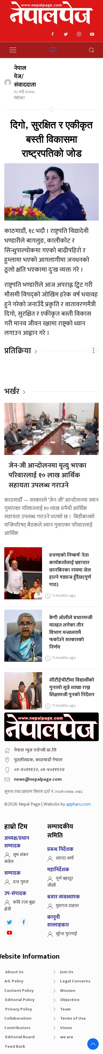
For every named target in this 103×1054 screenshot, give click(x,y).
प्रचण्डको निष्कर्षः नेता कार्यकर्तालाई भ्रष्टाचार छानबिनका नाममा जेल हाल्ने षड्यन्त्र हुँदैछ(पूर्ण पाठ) (70, 570)
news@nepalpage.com (38, 779)
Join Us (66, 972)
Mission (67, 990)
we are (66, 1037)
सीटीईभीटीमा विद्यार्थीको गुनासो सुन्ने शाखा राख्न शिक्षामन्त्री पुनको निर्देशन (71, 687)
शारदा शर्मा (65, 858)
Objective (70, 999)
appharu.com (78, 804)
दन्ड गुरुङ (21, 882)
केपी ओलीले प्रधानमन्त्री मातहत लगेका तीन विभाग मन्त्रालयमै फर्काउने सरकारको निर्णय (70, 632)
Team (65, 1009)
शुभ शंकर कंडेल (16, 858)
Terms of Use (73, 1018)
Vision (66, 1027)
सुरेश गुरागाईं (66, 934)
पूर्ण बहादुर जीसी (60, 882)
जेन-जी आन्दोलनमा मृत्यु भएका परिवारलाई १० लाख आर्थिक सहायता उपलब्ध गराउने (47, 475)
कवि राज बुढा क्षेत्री (19, 905)
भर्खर (11, 391)
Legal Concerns (75, 981)
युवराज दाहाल (67, 906)
